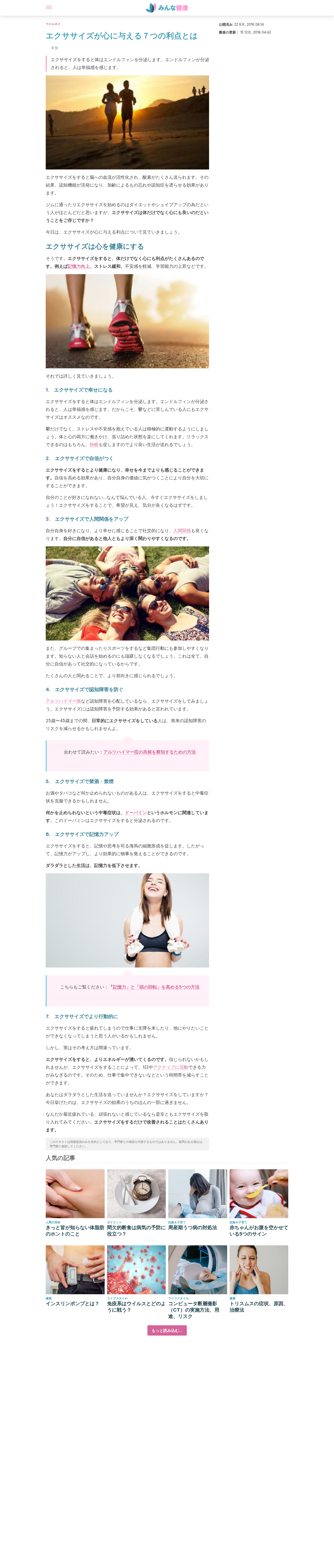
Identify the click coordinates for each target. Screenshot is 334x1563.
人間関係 (182, 530)
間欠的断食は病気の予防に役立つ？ (136, 1231)
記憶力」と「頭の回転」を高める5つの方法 (156, 987)
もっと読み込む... (167, 1330)
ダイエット (114, 1222)
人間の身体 (53, 1222)
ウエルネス (53, 24)
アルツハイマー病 (63, 701)
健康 (49, 1298)
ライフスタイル (117, 1298)
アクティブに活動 (170, 1067)
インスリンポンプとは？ (73, 1303)
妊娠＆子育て (177, 1222)
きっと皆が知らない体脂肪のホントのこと (75, 1231)
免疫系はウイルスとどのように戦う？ (136, 1307)
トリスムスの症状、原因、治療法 (259, 1307)
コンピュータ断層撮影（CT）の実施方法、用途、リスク (193, 1310)
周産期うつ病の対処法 (192, 1227)
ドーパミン (136, 812)
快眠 (94, 444)
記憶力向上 (79, 266)
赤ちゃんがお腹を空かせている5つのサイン (259, 1231)
